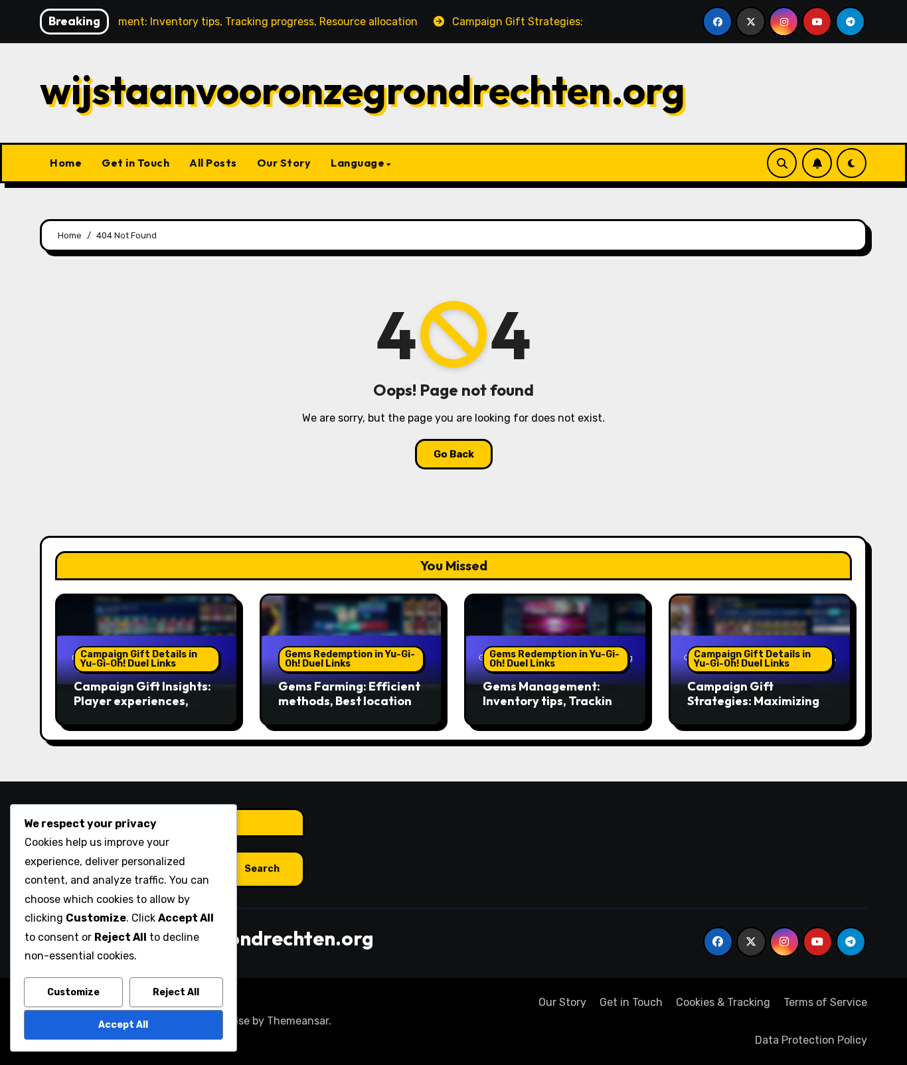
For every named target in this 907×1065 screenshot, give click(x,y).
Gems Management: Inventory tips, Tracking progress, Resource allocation (551, 708)
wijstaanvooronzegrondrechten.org (362, 89)
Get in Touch (135, 162)
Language (357, 162)
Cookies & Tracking (723, 1002)
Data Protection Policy (811, 1040)
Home (66, 162)
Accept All (123, 1024)
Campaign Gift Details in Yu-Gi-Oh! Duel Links (138, 659)
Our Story (284, 162)
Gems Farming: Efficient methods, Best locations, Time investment (349, 700)
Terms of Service (825, 1002)
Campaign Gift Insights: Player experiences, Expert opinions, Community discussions (142, 708)
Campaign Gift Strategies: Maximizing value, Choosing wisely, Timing (753, 708)
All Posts (213, 162)
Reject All (176, 992)
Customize (73, 992)
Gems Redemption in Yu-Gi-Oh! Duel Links (350, 659)
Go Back (454, 454)
